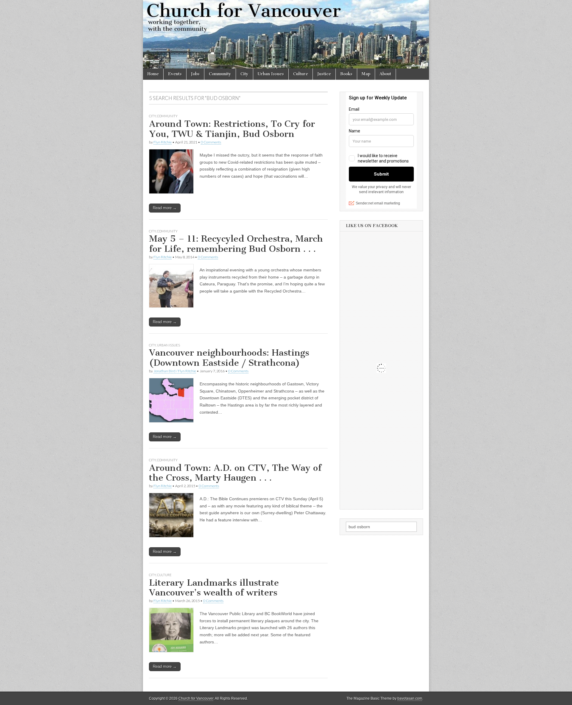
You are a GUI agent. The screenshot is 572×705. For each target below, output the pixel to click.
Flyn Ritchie (162, 142)
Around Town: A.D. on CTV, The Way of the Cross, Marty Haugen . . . (235, 472)
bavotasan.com (409, 698)
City (244, 73)
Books (346, 73)
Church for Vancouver (195, 698)
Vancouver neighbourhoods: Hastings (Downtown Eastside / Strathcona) (229, 357)
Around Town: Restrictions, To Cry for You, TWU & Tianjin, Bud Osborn (232, 128)
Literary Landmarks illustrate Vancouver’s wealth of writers (214, 587)
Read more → (165, 208)
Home (153, 73)
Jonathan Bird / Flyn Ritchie (174, 371)
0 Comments (211, 142)
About (385, 73)
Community (220, 73)
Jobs (195, 73)
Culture (300, 73)
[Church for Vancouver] (286, 34)
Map (366, 73)
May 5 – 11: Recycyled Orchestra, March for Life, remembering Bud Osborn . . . (236, 243)
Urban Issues (271, 73)
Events (175, 73)
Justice (324, 73)
